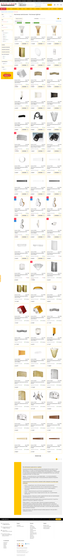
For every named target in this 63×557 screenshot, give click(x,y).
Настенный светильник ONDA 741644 (21, 339)
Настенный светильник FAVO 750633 (21, 211)
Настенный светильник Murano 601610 (53, 125)
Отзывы (19, 0)
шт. (51, 519)
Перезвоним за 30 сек (38, 3)
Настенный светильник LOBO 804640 (37, 275)
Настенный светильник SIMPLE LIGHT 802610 (21, 275)
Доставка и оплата (4, 0)
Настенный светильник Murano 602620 (53, 382)
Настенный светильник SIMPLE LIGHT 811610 (53, 254)
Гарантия (10, 0)
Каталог (4, 8)
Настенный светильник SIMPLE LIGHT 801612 (21, 318)
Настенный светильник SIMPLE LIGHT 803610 (53, 232)
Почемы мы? (5, 542)
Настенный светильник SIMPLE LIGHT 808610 (21, 103)
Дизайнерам (29, 0)
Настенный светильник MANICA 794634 (37, 404)
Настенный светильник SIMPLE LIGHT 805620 (53, 60)
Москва (24, 3)
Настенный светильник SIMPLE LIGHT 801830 (37, 254)
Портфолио (5, 543)
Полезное (4, 546)
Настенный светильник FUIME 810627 (21, 189)
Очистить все (58, 21)
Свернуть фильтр (19, 18)
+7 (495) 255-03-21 (26, 5)
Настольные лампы (33, 528)
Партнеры (5, 547)
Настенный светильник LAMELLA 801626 (21, 425)
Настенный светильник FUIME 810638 (53, 447)
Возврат (15, 0)
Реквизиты (5, 544)
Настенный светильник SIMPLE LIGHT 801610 (21, 82)
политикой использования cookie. (22, 552)
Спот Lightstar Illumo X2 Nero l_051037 (53, 146)
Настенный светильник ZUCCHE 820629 (54, 39)
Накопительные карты (20, 526)
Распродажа (18, 525)
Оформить (58, 519)
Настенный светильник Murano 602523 (21, 382)
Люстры (31, 525)
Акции (18, 523)
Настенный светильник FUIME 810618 (53, 425)
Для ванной (32, 538)
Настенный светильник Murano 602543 (37, 382)
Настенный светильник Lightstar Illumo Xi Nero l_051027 (38, 146)
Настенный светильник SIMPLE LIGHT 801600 (37, 60)
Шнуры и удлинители (33, 533)
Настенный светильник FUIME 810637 (53, 189)
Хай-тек (4, 41)
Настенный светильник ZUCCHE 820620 (21, 39)
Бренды (34, 0)
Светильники (10, 11)
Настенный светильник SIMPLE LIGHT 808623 (21, 361)
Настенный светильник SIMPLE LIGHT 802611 (37, 339)
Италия (4, 69)
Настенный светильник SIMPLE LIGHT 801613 (37, 318)
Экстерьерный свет (33, 530)
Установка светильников (47, 526)
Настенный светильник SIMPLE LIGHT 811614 (53, 275)
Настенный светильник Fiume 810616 (37, 168)
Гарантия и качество (46, 527)
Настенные (19, 22)
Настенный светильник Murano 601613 (53, 361)
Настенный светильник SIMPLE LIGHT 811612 (21, 60)
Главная (2, 11)
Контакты (39, 0)
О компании (6, 540)
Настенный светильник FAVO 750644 (21, 232)
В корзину (24, 43)
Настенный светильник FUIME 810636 (37, 189)
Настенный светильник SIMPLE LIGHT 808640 (37, 361)
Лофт (4, 34)
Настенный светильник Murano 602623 (21, 404)
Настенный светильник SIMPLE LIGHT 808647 (21, 125)
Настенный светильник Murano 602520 (21, 146)
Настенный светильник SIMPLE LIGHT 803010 (21, 168)
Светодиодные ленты (33, 532)
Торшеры (31, 529)
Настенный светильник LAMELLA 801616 (54, 404)
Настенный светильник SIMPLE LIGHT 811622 (21, 297)
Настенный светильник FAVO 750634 (37, 211)
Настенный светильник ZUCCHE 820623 (37, 39)
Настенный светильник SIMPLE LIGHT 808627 (53, 103)
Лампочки (31, 531)
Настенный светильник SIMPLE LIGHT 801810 (21, 254)
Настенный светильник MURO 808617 (37, 125)
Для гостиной (32, 537)
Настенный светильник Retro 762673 (37, 297)
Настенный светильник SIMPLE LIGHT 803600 (37, 232)
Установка (24, 0)
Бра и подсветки (32, 527)
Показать (6, 75)
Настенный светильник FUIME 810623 (21, 447)
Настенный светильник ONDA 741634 (53, 318)
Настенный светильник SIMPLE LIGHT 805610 (53, 297)
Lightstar (5, 63)
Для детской (32, 536)
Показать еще (38, 455)
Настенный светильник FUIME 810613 (37, 425)
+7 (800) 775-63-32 (26, 4)
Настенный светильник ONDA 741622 (37, 82)
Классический (5, 32)
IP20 (4, 56)
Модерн (4, 36)
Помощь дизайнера (46, 528)
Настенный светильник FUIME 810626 (53, 168)
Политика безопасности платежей (22, 547)
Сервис (44, 523)
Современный (5, 39)
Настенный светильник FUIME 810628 (37, 447)
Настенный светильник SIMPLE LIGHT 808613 (53, 339)
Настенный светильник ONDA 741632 (53, 82)
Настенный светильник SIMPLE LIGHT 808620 (37, 103)
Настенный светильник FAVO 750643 (53, 211)
